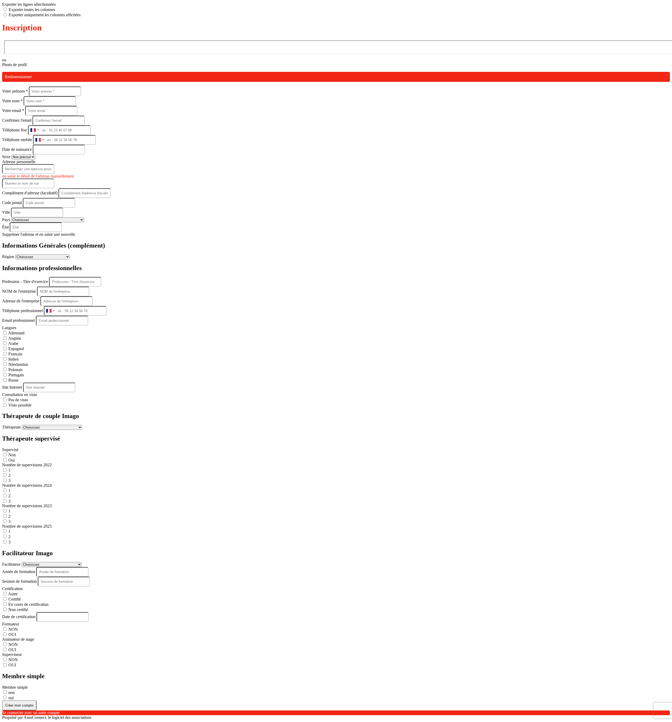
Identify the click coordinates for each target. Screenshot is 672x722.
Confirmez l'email (17, 120)
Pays (6, 219)
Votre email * (13, 110)
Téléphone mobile (17, 139)
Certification (12, 588)
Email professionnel (19, 320)
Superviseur (12, 654)
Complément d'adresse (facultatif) (30, 193)
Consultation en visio (19, 394)
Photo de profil (14, 64)
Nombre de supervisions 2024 (27, 485)
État (6, 227)
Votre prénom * (15, 91)
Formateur (10, 624)
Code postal (12, 202)
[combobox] (34, 130)
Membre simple (15, 687)
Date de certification (19, 616)
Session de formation (20, 581)
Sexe (6, 156)
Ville (6, 212)
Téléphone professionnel (23, 310)
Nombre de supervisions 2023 (27, 506)
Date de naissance (17, 149)
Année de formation (19, 571)
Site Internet (12, 387)
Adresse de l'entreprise (21, 301)
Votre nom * (13, 101)
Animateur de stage (18, 639)
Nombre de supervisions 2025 (27, 526)
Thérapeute (12, 427)
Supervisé (10, 449)
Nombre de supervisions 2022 (27, 465)
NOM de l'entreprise (19, 291)
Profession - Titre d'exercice (25, 281)
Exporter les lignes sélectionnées (29, 4)
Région (8, 256)
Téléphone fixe (15, 130)
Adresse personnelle (18, 161)
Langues (9, 327)
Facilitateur (12, 564)
